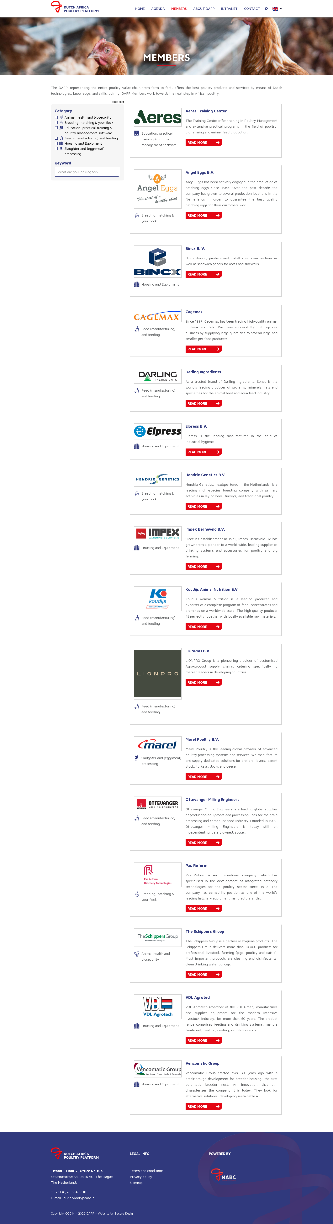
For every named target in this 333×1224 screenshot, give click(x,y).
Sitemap (136, 1183)
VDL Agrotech (199, 997)
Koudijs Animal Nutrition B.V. (212, 589)
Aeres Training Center (206, 111)
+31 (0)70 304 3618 (71, 1192)
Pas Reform (196, 865)
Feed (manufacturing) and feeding (91, 138)
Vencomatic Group (202, 1063)
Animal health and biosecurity (88, 117)
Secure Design (124, 1213)
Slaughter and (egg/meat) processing (84, 151)
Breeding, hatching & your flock (89, 123)
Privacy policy (141, 1177)
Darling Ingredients (203, 372)
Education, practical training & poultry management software (88, 130)
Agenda (158, 9)
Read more (197, 143)
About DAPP (204, 9)
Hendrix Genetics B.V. (206, 475)
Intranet (229, 9)
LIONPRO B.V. (198, 651)
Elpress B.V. (196, 426)
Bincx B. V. (195, 248)
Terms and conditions (146, 1171)
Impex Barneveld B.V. (205, 529)
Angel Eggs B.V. (200, 172)
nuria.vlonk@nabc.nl (79, 1198)
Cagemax (194, 311)
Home (140, 9)
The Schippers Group (205, 931)
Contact (252, 9)
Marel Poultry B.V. (202, 739)
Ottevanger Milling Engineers (212, 799)
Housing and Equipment (83, 143)
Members (179, 9)
